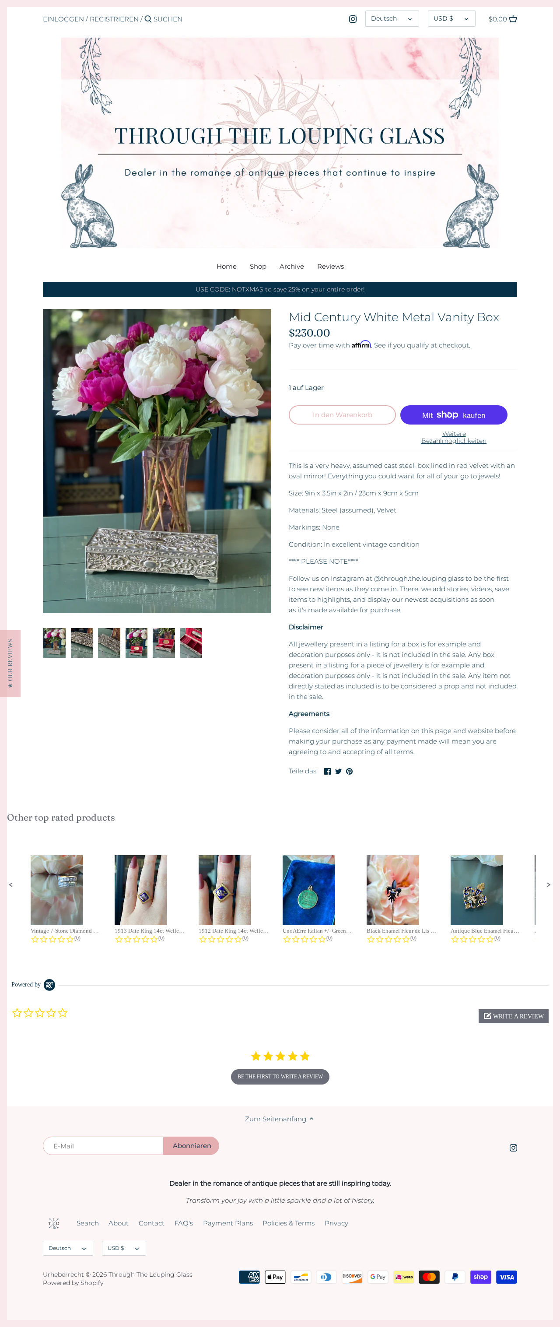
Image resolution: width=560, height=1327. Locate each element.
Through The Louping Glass (150, 1274)
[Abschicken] (148, 19)
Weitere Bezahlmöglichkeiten (453, 437)
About (118, 1223)
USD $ (443, 18)
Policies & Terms (288, 1223)
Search (88, 1223)
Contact (151, 1223)
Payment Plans (228, 1223)
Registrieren (114, 19)
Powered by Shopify (73, 1282)
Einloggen (63, 19)
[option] (54, 643)
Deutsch (384, 18)
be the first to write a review (280, 1077)
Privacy (336, 1223)
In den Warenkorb (342, 415)
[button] (11, 885)
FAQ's (184, 1223)
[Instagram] (353, 19)
